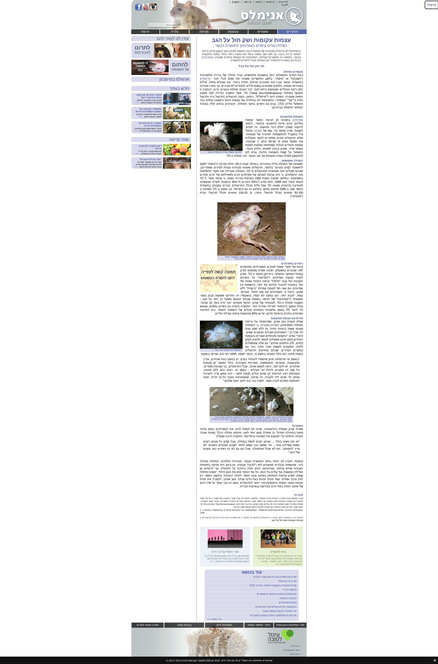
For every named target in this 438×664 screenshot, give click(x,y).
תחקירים (292, 31)
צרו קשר (247, 2)
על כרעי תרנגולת (287, 581)
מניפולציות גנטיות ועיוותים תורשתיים (221, 517)
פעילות (204, 31)
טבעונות (233, 31)
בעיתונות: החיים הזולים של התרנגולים (276, 606)
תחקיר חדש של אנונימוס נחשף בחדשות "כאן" (149, 96)
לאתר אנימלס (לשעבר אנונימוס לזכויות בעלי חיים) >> (193, 660)
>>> (277, 564)
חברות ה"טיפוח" (288, 598)
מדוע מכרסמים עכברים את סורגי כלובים (275, 576)
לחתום (180, 64)
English (235, 2)
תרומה (145, 31)
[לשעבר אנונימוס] (271, 26)
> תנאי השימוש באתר (291, 650)
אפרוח (258, 130)
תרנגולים (205, 78)
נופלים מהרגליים (288, 602)
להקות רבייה (290, 589)
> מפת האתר (295, 654)
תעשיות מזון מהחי (281, 517)
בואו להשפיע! (278, 551)
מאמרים (262, 31)
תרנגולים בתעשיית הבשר (256, 517)
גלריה (174, 31)
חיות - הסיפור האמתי (258, 624)
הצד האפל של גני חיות (225, 551)
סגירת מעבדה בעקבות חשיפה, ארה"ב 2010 (273, 585)
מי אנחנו (270, 2)
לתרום (142, 48)
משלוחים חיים (224, 624)
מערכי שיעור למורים (147, 624)
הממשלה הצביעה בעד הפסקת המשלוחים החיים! (149, 110)
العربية (285, 4)
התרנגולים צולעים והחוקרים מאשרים (277, 593)
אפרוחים (207, 57)
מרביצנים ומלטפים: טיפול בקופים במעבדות (273, 615)
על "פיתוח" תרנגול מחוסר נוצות (280, 611)
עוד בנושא (252, 572)
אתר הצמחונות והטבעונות (290, 624)
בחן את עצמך (184, 624)
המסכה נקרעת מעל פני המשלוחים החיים (150, 124)
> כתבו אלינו (295, 646)
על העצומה (180, 69)
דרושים (259, 2)
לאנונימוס (142, 52)
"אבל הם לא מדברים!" (150, 159)
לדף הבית (283, 2)
